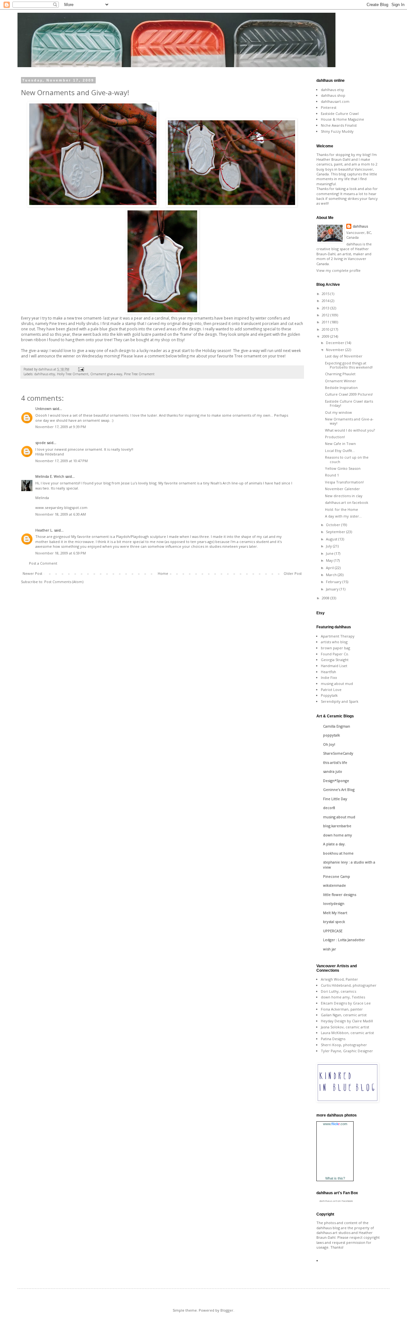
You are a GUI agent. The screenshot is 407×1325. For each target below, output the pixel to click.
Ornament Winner (340, 380)
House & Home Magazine (342, 119)
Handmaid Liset (334, 665)
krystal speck (334, 921)
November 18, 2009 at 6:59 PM (60, 553)
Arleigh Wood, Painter (339, 979)
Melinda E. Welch (49, 476)
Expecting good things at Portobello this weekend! (349, 365)
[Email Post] (81, 369)
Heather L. (44, 530)
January (333, 589)
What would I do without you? (350, 430)
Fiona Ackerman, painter (342, 1009)
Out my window (338, 412)
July (329, 546)
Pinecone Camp (336, 876)
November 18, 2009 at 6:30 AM (60, 514)
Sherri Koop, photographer (344, 1044)
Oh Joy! (329, 744)
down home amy (337, 835)
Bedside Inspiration (341, 387)
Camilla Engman (336, 726)
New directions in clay (343, 495)
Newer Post (32, 573)
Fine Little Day (335, 798)
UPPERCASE (332, 930)
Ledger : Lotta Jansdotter (344, 939)
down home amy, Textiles (343, 997)
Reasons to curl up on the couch (347, 459)
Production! (335, 436)
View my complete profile (338, 270)
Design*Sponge (336, 780)
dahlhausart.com (335, 101)
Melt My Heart (335, 912)
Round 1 (332, 475)
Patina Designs (333, 1038)
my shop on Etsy (169, 339)
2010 (326, 329)
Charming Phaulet (340, 373)
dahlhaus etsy (44, 374)
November (335, 349)
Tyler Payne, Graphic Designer (347, 1050)
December (335, 342)
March (332, 574)
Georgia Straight (334, 659)
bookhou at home (338, 853)
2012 (326, 315)
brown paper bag (335, 647)
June (330, 553)
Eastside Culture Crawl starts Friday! (349, 403)
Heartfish (328, 671)
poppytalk (331, 735)
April (330, 567)
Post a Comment (43, 563)
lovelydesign (333, 903)
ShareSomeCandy (338, 753)
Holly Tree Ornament (72, 374)
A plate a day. (334, 844)
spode (40, 442)
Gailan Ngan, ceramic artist (344, 1014)
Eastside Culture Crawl (340, 113)
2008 (326, 598)
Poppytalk (329, 695)
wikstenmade (334, 885)
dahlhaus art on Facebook (336, 1200)
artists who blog (334, 641)
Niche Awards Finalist (339, 125)
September (336, 531)
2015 (326, 293)
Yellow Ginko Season (343, 468)
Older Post (293, 573)
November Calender (342, 488)
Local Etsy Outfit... (340, 450)
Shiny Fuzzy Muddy (337, 131)
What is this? (335, 1178)
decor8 (329, 807)
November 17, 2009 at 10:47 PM (61, 460)
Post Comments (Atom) (63, 581)
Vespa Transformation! (344, 482)
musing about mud (337, 683)
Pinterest (328, 107)
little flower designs (339, 894)
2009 (326, 336)
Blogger (226, 1310)
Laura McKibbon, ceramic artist (347, 1032)
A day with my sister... (343, 516)
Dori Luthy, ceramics (338, 991)
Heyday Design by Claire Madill (347, 1020)
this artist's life (335, 762)
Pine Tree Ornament (139, 374)
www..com (335, 1124)
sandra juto (332, 771)
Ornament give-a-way (106, 374)
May (330, 560)
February (334, 581)
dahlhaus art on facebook (346, 502)
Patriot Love (331, 689)
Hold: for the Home (341, 509)
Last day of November (343, 356)
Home (163, 573)
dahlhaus (360, 226)
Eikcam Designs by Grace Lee (346, 1003)
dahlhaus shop (333, 95)
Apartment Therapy (338, 636)
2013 (326, 308)
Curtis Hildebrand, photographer (348, 985)
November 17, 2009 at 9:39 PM (60, 426)
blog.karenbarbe (337, 825)
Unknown (43, 408)
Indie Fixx (329, 677)
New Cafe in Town (340, 443)
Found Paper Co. (335, 654)
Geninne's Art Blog (339, 789)
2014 (326, 300)
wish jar (329, 949)
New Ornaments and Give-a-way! (349, 421)
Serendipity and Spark (339, 701)
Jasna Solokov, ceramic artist (345, 1027)
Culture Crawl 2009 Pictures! (349, 394)
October (333, 524)
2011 (326, 322)
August (332, 539)
